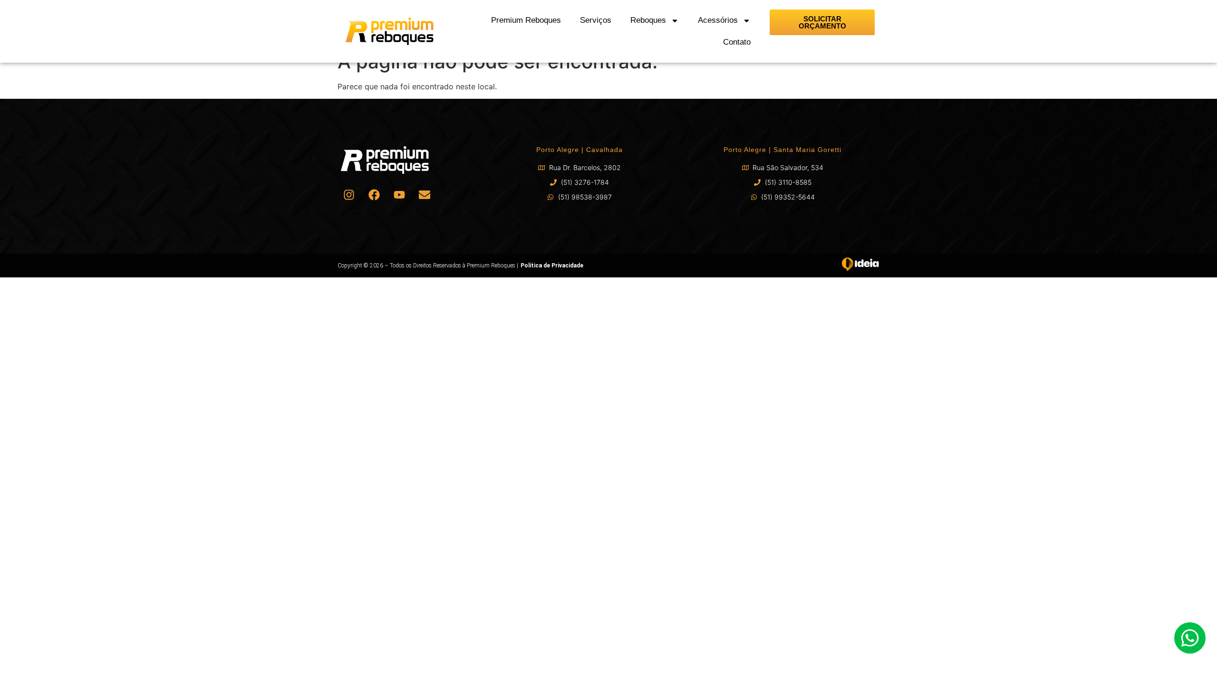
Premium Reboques (526, 20)
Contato (737, 42)
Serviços (595, 20)
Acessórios (718, 20)
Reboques (648, 20)
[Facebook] (374, 194)
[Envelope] (424, 194)
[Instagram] (349, 194)
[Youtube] (399, 194)
